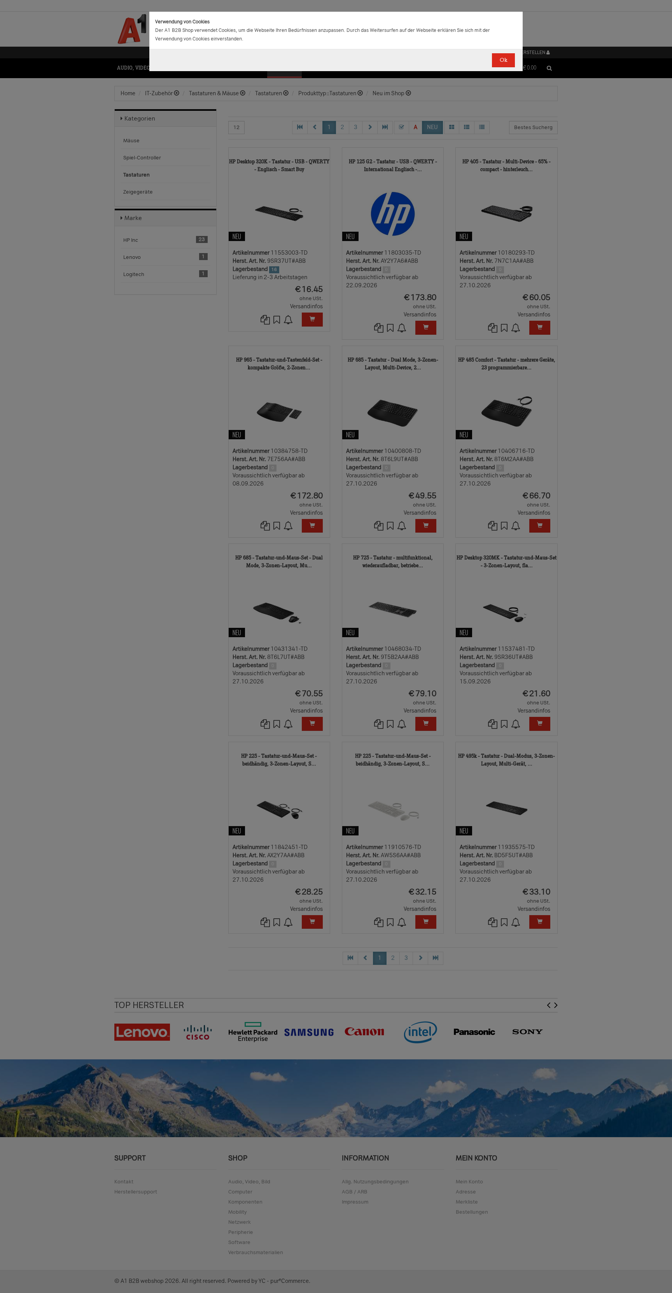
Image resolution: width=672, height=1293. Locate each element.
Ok (503, 60)
